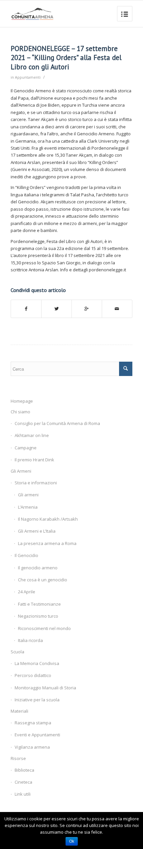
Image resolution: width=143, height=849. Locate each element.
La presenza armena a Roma (47, 543)
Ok (71, 841)
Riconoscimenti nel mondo (44, 628)
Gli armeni (28, 495)
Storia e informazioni (36, 483)
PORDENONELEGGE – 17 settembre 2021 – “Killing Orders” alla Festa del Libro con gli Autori (66, 57)
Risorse (18, 758)
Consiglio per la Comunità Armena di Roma (57, 423)
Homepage (22, 401)
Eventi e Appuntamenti (37, 735)
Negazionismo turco (38, 616)
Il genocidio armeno (38, 568)
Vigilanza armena (32, 747)
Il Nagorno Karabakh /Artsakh (48, 519)
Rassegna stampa (33, 723)
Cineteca (23, 782)
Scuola (17, 652)
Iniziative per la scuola (37, 700)
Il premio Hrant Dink (34, 460)
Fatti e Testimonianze (39, 604)
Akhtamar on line (32, 435)
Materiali (19, 711)
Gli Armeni (21, 471)
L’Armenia (28, 507)
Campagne (26, 448)
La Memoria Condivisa (37, 663)
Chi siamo (20, 412)
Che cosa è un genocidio (42, 580)
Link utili (23, 794)
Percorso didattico (33, 675)
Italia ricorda (30, 640)
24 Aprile (26, 592)
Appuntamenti (28, 77)
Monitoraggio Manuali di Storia (45, 688)
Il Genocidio (26, 555)
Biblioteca (24, 770)
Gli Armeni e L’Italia (37, 531)
